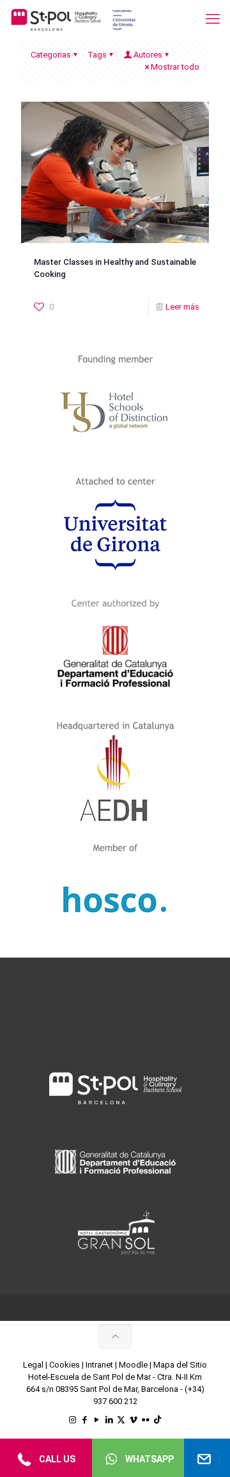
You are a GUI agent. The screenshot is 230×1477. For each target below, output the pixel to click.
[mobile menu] (213, 19)
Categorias (51, 54)
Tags (97, 54)
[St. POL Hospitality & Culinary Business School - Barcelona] (73, 19)
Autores (148, 54)
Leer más (182, 307)
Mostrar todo (175, 67)
